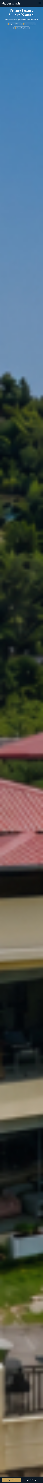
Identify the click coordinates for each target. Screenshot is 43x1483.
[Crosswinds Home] (11, 3)
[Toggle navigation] (39, 3)
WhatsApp (33, 1480)
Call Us (13, 1480)
